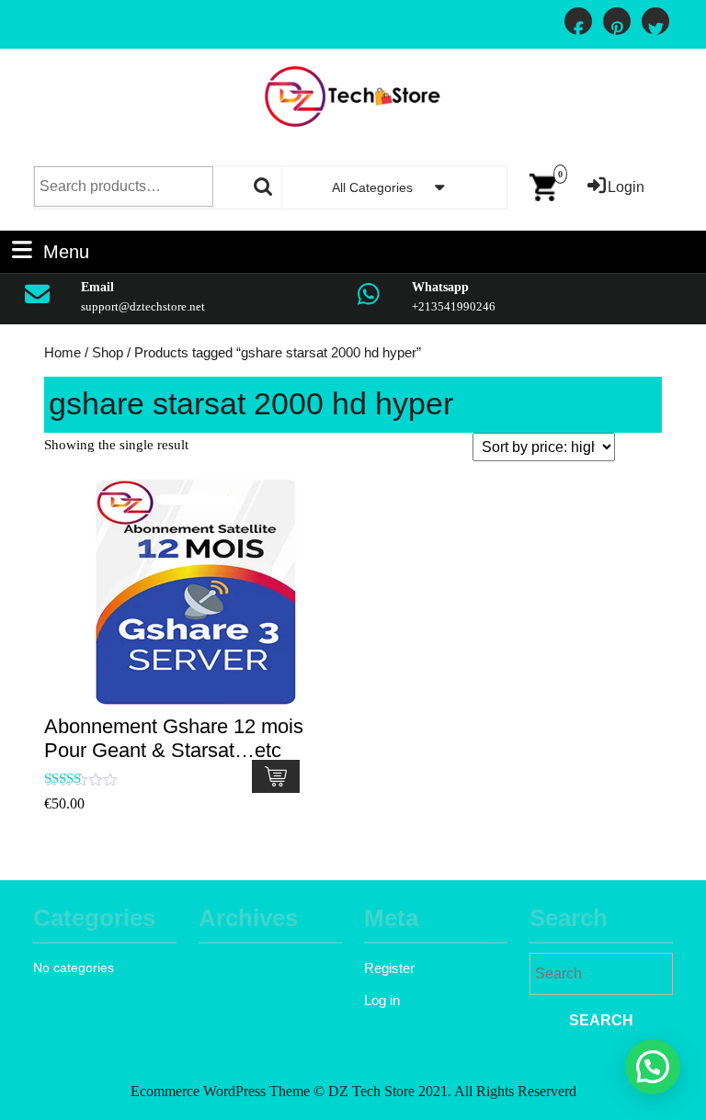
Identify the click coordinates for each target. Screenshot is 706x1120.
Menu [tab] (66, 250)
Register (389, 968)
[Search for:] (601, 976)
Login (626, 187)
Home (62, 352)
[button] (652, 1066)
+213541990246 (453, 306)
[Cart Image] (543, 186)
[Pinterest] (616, 30)
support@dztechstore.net (143, 306)
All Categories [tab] (372, 187)
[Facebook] (578, 30)
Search (264, 186)
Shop (107, 352)
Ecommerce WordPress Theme (220, 1091)
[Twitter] (655, 30)
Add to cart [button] (276, 776)
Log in (382, 1000)
